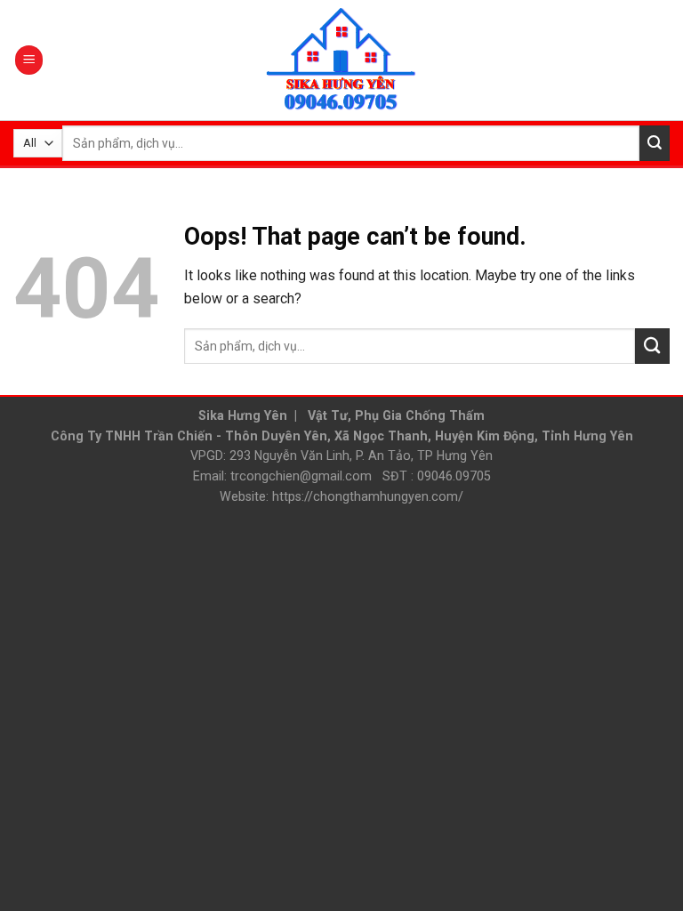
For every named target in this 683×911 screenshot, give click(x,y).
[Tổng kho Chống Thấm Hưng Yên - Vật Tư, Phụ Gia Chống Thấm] (341, 60)
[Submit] (654, 143)
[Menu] (29, 59)
